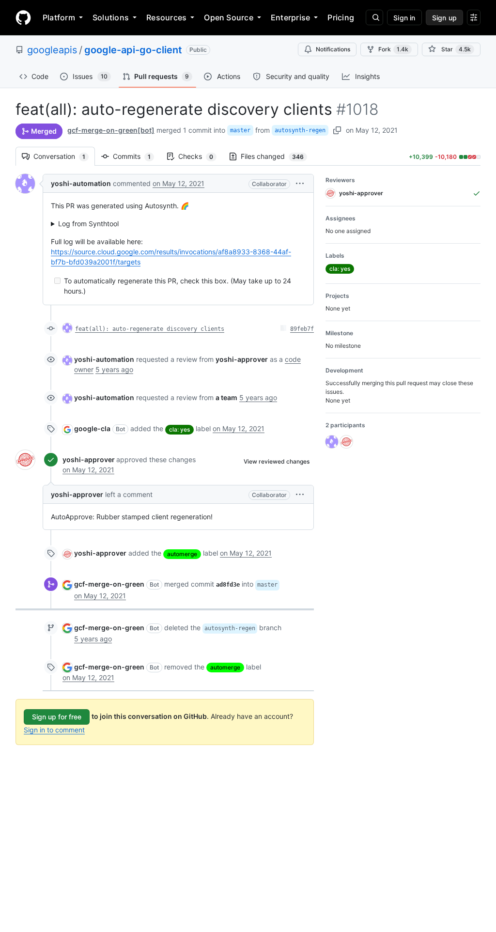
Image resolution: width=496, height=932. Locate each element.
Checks (200, 156)
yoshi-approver (88, 459)
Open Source (228, 17)
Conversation (64, 156)
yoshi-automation (81, 183)
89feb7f (302, 329)
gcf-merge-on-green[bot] (111, 130)
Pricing (340, 17)
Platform (59, 17)
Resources (166, 17)
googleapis (52, 50)
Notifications (333, 49)
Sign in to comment (54, 730)
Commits (136, 156)
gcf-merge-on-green (109, 584)
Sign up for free (56, 717)
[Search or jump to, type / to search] (374, 17)
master (240, 130)
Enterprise (290, 17)
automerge (182, 554)
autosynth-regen (300, 130)
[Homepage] (23, 17)
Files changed (277, 156)
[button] (300, 183)
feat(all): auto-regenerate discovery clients (149, 329)
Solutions (111, 17)
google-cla (92, 428)
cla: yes (179, 429)
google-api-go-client (133, 50)
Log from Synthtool (88, 223)
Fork (393, 49)
